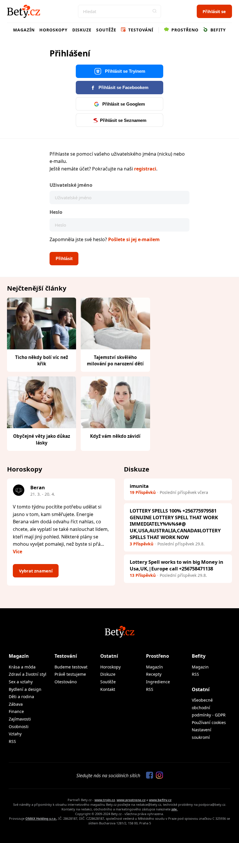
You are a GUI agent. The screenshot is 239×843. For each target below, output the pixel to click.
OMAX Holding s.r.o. (41, 818)
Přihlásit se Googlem (123, 104)
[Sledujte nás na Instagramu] (158, 775)
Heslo (56, 212)
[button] (154, 11)
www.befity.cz (160, 800)
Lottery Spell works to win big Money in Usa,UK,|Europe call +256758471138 (176, 565)
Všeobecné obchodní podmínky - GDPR (209, 707)
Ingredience (158, 681)
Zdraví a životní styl (27, 674)
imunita (139, 486)
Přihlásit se (214, 11)
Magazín (24, 30)
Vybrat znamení (35, 571)
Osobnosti (19, 726)
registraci (145, 169)
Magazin (200, 667)
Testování (140, 30)
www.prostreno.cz (131, 800)
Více (17, 551)
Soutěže (106, 30)
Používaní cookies (209, 722)
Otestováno (66, 681)
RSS (12, 741)
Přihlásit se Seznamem (123, 120)
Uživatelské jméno (71, 185)
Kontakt (107, 689)
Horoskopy (53, 30)
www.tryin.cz (104, 800)
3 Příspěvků (141, 544)
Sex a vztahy (21, 681)
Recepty (153, 674)
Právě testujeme (70, 674)
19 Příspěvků (143, 492)
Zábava (16, 704)
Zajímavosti (20, 719)
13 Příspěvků (143, 575)
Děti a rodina (21, 696)
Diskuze (82, 30)
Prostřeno (184, 30)
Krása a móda (22, 667)
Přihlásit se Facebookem (122, 87)
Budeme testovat (71, 667)
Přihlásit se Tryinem (124, 71)
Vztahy (15, 734)
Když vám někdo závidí (115, 436)
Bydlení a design (25, 689)
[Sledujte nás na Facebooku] (148, 775)
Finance (16, 711)
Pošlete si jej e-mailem (134, 239)
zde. (174, 809)
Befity (217, 30)
